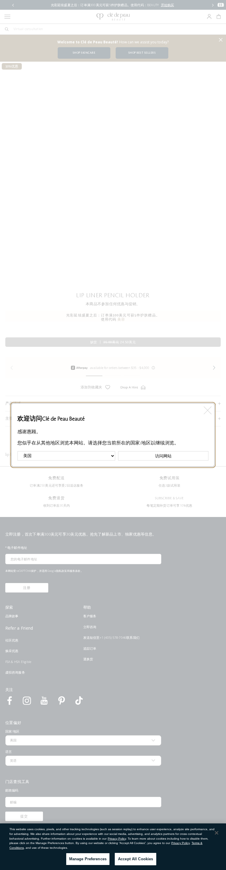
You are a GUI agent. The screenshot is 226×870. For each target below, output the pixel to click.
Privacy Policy (117, 838)
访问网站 (163, 456)
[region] (113, 846)
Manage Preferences (88, 859)
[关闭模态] (208, 408)
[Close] (216, 832)
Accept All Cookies (135, 859)
